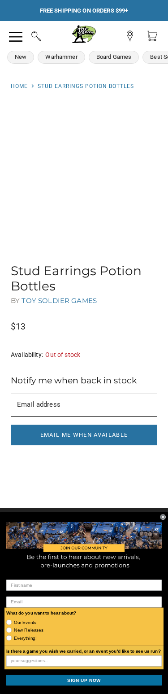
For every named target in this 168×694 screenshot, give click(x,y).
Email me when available (84, 434)
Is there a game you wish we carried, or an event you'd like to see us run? (83, 651)
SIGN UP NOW (84, 680)
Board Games (114, 56)
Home (19, 86)
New (20, 56)
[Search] (27, 35)
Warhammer (61, 56)
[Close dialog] (163, 517)
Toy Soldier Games (59, 300)
